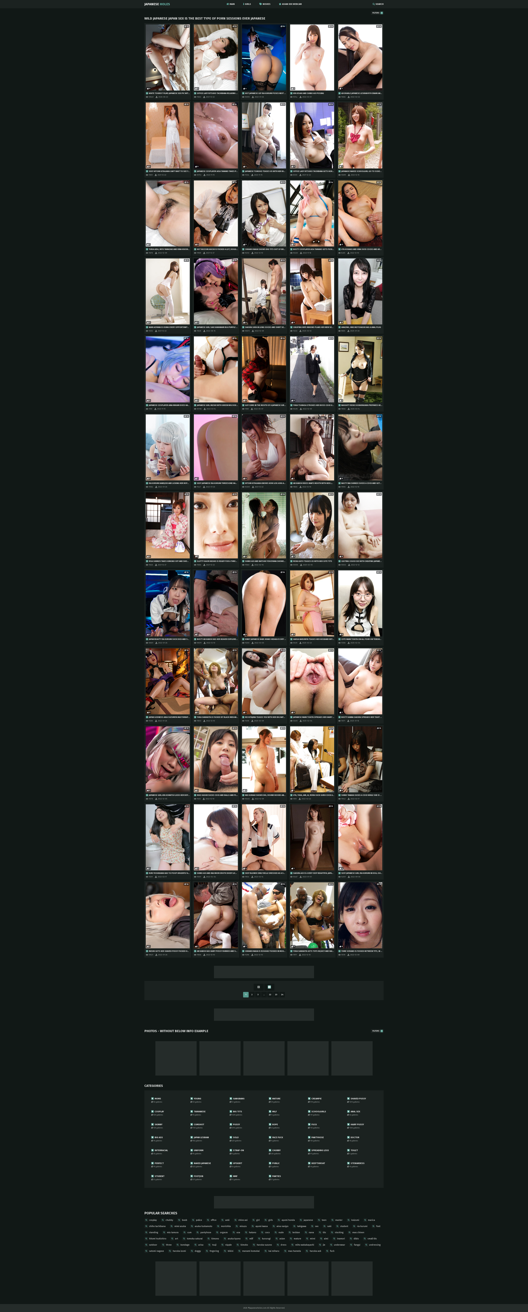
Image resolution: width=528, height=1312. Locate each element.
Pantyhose (317, 1139)
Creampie (316, 1100)
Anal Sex (355, 1113)
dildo (356, 1238)
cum (189, 1232)
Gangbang (238, 1100)
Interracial (161, 1152)
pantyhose (205, 1232)
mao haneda (294, 1251)
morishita (226, 1226)
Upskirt (237, 1165)
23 (276, 994)
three (169, 1245)
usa (238, 1232)
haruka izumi (179, 1251)
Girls (248, 4)
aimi (326, 1238)
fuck (332, 1251)
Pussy (237, 1126)
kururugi (266, 1238)
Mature (275, 1100)
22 (270, 994)
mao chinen (358, 1232)
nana (311, 1232)
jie (324, 1245)
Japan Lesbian (201, 1139)
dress (283, 1245)
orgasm (224, 1232)
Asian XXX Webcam (292, 4)
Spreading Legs (319, 1152)
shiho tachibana (157, 1226)
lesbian (296, 1232)
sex (316, 1226)
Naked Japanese (202, 1165)
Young (197, 1100)
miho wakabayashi (304, 1245)
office (213, 1220)
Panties (276, 1178)
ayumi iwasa (261, 1226)
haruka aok (315, 1251)
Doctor (354, 1139)
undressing (375, 1245)
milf (251, 1238)
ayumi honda (288, 1220)
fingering (214, 1251)
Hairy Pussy (357, 1126)
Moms (158, 1100)
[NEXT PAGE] (269, 987)
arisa (200, 1245)
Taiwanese (199, 1113)
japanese (308, 1220)
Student (159, 1178)
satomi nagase (156, 1251)
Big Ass (158, 1139)
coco (267, 1232)
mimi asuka (180, 1226)
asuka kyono (234, 1238)
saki (329, 1226)
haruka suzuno (264, 1245)
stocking (339, 1232)
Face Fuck (277, 1139)
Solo (236, 1139)
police (199, 1220)
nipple (228, 1245)
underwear (339, 1245)
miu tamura (172, 1232)
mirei (312, 1238)
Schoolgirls (318, 1113)
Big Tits (237, 1113)
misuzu (243, 1226)
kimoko (244, 1245)
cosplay (153, 1220)
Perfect (159, 1165)
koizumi (355, 1220)
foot (378, 1226)
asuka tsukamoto (203, 1226)
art (176, 1238)
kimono (215, 1238)
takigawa (301, 1226)
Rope (275, 1126)
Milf (275, 1113)
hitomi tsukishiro (157, 1238)
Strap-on (238, 1152)
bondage (184, 1245)
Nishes (266, 4)
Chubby (276, 1152)
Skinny (158, 1126)
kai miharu (273, 1251)
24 (282, 994)
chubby (169, 1220)
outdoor (153, 1245)
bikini (230, 1251)
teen (324, 1220)
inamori (341, 1238)
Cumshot (198, 1126)
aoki (227, 1220)
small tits (372, 1238)
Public (275, 1165)
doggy (198, 1251)
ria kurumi (362, 1226)
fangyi (357, 1245)
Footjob (198, 1178)
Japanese (157, 4)
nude (281, 1232)
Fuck (315, 1126)
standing (153, 1232)
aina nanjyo (282, 1226)
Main (232, 4)
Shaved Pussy (358, 1100)
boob (184, 1220)
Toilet (354, 1152)
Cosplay (159, 1113)
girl (258, 1220)
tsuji (214, 1245)
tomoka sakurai (195, 1238)
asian (282, 1238)
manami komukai (251, 1251)
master (339, 1220)
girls (270, 1220)
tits (324, 1232)
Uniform (198, 1152)
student (344, 1226)
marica (371, 1220)
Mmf (236, 1178)
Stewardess (357, 1165)
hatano (252, 1232)
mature (297, 1238)
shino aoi (243, 1220)
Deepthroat (317, 1165)
